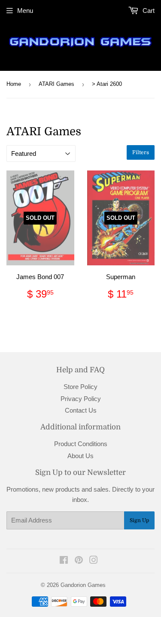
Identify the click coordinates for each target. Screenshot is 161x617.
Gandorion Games (83, 585)
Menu (25, 10)
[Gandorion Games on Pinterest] (78, 561)
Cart (148, 10)
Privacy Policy (81, 398)
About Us (80, 455)
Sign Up (139, 520)
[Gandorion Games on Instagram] (93, 561)
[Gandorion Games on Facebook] (63, 561)
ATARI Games (56, 84)
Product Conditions (80, 443)
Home (13, 84)
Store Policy (80, 386)
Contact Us (81, 410)
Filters (140, 152)
